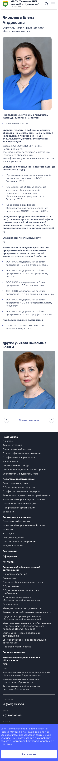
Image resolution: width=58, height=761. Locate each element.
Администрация (12, 445)
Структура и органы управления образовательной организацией (22, 618)
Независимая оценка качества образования (21, 659)
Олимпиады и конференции (20, 541)
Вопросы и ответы (14, 652)
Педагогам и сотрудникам (18, 479)
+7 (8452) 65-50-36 (13, 704)
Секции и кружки (13, 537)
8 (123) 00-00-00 (12, 715)
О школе (8, 441)
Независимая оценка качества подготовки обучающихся (21, 681)
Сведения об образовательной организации (21, 568)
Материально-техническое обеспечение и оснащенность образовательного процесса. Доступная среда (27, 626)
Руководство (10, 604)
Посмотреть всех (29, 420)
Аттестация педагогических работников (26, 495)
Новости (8, 529)
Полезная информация (16, 521)
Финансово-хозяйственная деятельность (27, 612)
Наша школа (10, 437)
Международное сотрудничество (22, 608)
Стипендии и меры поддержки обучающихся (21, 634)
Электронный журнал (16, 483)
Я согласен (29, 754)
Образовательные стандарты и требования (21, 592)
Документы (9, 578)
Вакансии (8, 511)
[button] (46, 4)
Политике (7, 744)
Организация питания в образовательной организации (21, 598)
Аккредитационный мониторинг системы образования (22, 688)
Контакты (8, 562)
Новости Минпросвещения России (24, 499)
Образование (11, 586)
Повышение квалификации (19, 503)
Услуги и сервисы (13, 545)
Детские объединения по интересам (25, 469)
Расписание (10, 551)
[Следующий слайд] (51, 420)
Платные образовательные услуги (23, 582)
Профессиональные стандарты (21, 491)
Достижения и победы (16, 465)
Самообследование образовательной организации (25, 641)
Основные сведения (15, 574)
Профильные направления (19, 457)
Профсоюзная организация (19, 507)
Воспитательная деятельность (21, 473)
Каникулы (8, 533)
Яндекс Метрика (10, 731)
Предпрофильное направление (22, 453)
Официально (10, 556)
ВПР (5, 664)
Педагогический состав (17, 449)
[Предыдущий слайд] (6, 420)
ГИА (5, 668)
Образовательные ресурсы (19, 487)
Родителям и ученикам (17, 517)
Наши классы (11, 461)
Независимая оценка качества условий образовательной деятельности (26, 674)
